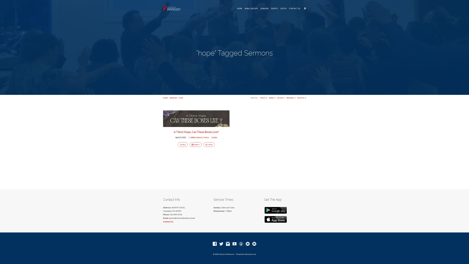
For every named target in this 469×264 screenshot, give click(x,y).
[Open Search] (305, 9)
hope (181, 98)
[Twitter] (221, 244)
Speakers (290, 98)
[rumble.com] (248, 244)
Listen (210, 145)
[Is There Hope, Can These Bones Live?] (196, 125)
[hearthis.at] (254, 244)
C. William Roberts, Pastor (199, 137)
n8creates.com (250, 254)
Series (271, 98)
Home (239, 8)
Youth (283, 8)
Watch (196, 145)
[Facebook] (215, 244)
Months (300, 98)
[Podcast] (241, 244)
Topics (263, 98)
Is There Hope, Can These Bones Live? (196, 132)
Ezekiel (214, 137)
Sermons (264, 8)
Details (183, 145)
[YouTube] (234, 244)
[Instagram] (228, 244)
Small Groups (251, 8)
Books (280, 98)
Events (274, 8)
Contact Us (294, 8)
